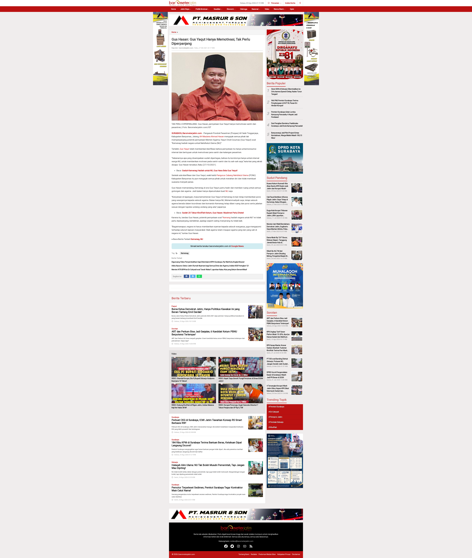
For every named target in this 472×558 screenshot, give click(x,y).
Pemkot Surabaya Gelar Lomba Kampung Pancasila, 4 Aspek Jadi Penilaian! (284, 114)
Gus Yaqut (184, 149)
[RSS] (251, 547)
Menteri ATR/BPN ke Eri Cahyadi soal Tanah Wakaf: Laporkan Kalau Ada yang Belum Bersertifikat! (209, 270)
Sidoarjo (175, 462)
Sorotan (175, 329)
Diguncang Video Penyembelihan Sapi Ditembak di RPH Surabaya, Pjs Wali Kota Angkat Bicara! (208, 262)
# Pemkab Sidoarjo (276, 422)
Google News (237, 246)
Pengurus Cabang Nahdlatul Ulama (232, 175)
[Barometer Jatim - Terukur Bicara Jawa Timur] (182, 3)
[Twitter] (193, 276)
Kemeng (226, 217)
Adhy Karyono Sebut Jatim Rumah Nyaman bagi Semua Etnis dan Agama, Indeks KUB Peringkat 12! (210, 266)
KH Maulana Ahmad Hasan (212, 136)
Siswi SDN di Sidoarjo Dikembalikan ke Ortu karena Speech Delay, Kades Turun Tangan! (286, 91)
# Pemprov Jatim (275, 417)
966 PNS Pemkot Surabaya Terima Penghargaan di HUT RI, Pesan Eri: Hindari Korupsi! (284, 103)
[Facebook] (186, 276)
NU (226, 191)
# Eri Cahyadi (274, 412)
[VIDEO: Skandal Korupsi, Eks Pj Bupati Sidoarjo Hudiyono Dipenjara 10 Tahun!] (193, 367)
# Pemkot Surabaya (276, 407)
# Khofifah (273, 427)
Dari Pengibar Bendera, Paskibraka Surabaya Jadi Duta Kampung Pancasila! (287, 124)
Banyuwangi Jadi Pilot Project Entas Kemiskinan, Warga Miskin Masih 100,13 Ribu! (286, 135)
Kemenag (194, 239)
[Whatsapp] (199, 276)
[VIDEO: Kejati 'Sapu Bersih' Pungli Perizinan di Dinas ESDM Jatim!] (240, 367)
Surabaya (175, 417)
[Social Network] (300, 3)
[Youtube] (245, 547)
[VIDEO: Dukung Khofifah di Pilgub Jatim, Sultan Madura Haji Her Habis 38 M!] (193, 393)
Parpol (174, 306)
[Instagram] (238, 547)
